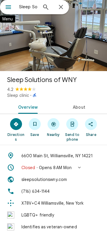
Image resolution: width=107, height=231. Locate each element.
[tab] (27, 107)
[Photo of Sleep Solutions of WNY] (53, 35)
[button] (53, 168)
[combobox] (28, 6)
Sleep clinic (18, 95)
